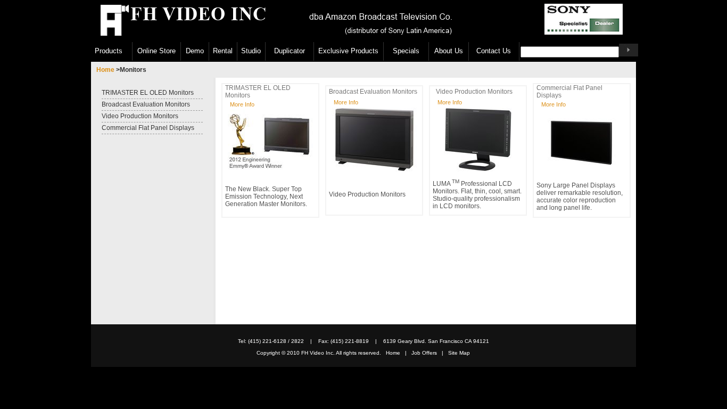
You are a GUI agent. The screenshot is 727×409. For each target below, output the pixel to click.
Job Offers (426, 353)
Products (108, 51)
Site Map (459, 353)
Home (106, 69)
